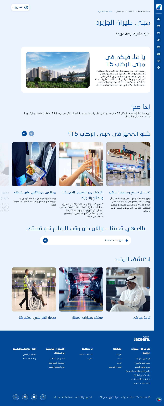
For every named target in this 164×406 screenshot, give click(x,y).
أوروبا (119, 363)
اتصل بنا (90, 358)
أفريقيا (118, 354)
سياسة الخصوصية (57, 363)
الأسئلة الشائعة (86, 354)
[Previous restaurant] (24, 133)
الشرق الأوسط (115, 367)
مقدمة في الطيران (142, 375)
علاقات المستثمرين (142, 383)
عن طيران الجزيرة (143, 358)
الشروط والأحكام (57, 358)
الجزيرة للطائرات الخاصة (140, 379)
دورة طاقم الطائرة (142, 367)
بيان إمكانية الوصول (56, 367)
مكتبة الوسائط (29, 358)
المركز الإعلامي (29, 354)
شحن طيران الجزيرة (142, 363)
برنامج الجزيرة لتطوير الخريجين (138, 371)
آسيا (119, 358)
